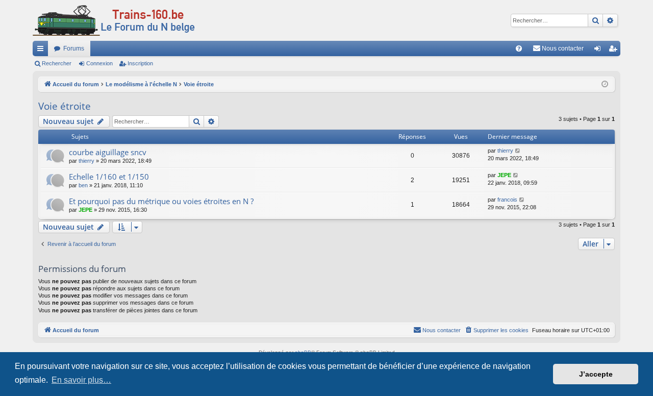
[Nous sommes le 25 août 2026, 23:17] (604, 84)
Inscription (140, 63)
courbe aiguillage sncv (107, 152)
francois (507, 199)
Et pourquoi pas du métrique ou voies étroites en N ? (161, 201)
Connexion (99, 63)
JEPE (504, 175)
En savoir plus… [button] (81, 380)
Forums (73, 48)
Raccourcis (42, 50)
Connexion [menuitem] (599, 50)
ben (83, 185)
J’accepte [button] (596, 374)
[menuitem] (518, 48)
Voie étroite (64, 106)
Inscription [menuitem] (614, 50)
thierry (86, 161)
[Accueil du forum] (114, 20)
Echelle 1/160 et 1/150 (109, 176)
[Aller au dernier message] (518, 151)
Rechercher (56, 63)
